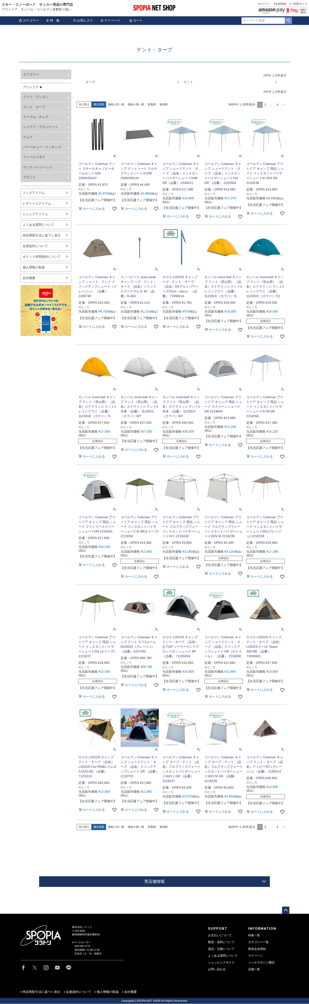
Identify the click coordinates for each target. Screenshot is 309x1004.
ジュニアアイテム (35, 214)
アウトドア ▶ (33, 87)
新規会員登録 (257, 949)
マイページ (112, 20)
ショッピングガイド (221, 962)
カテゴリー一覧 (258, 942)
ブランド (29, 177)
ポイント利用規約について (42, 256)
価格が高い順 (136, 104)
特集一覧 (254, 935)
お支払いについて (220, 935)
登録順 (163, 104)
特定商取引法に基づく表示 (42, 235)
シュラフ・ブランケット (40, 127)
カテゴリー (31, 20)
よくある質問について (38, 224)
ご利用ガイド (299, 3)
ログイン (265, 3)
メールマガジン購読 (261, 962)
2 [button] (265, 104)
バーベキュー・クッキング (42, 147)
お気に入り (85, 20)
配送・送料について (221, 942)
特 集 (54, 20)
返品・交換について (221, 949)
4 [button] (277, 104)
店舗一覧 (254, 969)
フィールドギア (34, 157)
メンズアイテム (34, 193)
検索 (288, 20)
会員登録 (280, 3)
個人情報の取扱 (34, 267)
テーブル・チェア (35, 117)
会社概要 (29, 278)
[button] (283, 104)
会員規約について (35, 246)
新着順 (152, 104)
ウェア (28, 137)
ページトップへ (285, 910)
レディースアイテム (37, 203)
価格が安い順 (116, 104)
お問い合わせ (217, 969)
